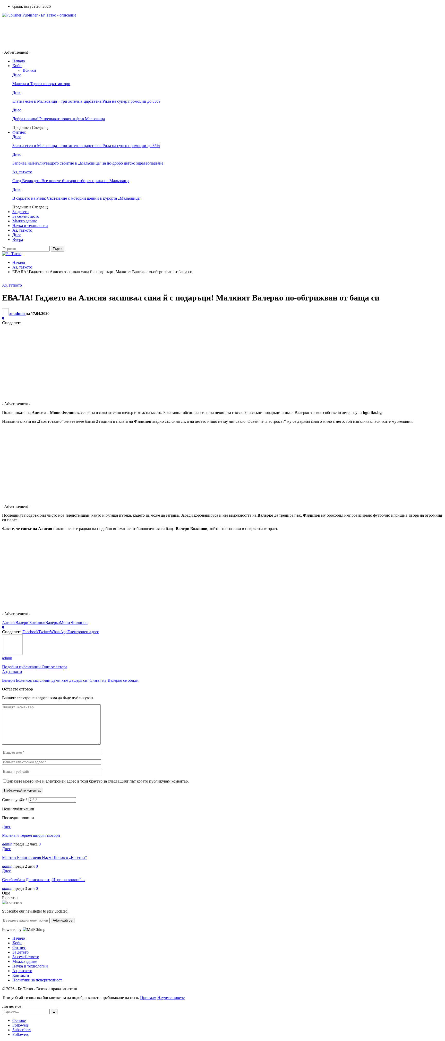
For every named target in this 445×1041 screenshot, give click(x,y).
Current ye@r (15, 800)
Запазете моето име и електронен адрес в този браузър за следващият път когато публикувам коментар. (98, 781)
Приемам (148, 997)
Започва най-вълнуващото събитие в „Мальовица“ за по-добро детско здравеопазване (87, 163)
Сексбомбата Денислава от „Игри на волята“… (43, 879)
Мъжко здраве (24, 221)
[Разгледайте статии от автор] (12, 653)
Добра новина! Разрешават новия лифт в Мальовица (58, 119)
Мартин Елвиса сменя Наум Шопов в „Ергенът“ (44, 857)
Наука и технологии (30, 225)
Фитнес (19, 132)
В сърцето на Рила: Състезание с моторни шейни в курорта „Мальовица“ (76, 198)
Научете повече (171, 997)
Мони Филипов (74, 622)
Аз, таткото (22, 172)
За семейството (25, 216)
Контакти (20, 975)
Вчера (17, 239)
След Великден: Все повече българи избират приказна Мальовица (70, 180)
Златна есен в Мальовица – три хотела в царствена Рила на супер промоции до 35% (86, 101)
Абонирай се (62, 920)
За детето (20, 211)
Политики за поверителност (37, 980)
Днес (16, 75)
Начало (18, 61)
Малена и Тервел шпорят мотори (41, 84)
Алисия (8, 622)
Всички (29, 70)
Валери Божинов (30, 622)
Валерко (52, 622)
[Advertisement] (96, 33)
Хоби (17, 65)
